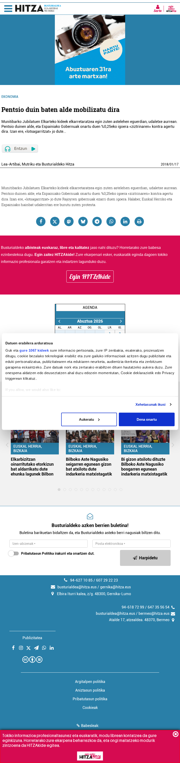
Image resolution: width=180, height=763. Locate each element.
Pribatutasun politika (90, 699)
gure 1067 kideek (34, 350)
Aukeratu (86, 419)
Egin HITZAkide (90, 276)
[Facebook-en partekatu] (40, 221)
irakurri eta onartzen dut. (57, 553)
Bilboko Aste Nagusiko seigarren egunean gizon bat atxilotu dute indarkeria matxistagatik (89, 466)
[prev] (59, 321)
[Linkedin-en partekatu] (125, 221)
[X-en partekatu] (55, 221)
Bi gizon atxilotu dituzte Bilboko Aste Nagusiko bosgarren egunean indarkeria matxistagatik (144, 466)
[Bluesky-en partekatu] (83, 221)
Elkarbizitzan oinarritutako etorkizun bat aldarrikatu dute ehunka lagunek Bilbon (32, 466)
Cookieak (90, 707)
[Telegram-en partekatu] (97, 221)
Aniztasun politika (90, 690)
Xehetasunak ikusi (150, 404)
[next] (121, 321)
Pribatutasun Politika (37, 553)
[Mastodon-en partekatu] (69, 221)
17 (177, 164)
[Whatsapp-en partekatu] (111, 221)
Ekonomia (9, 97)
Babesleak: (90, 725)
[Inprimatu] (139, 221)
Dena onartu (147, 419)
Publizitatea (32, 638)
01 (171, 164)
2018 (164, 164)
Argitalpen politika (90, 681)
